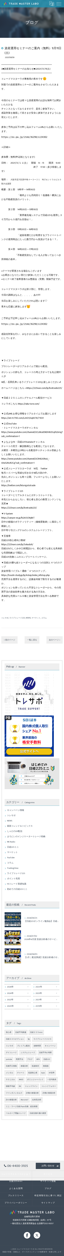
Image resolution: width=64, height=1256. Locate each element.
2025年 (39, 987)
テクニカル (10, 1079)
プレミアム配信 (23, 1045)
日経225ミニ (13, 847)
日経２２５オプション (15, 1039)
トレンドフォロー (49, 1086)
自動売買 (37, 1045)
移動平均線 (10, 1086)
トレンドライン (31, 1086)
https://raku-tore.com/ (28, 404)
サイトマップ (48, 1202)
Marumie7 (24, 1099)
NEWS (28, 617)
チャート (20, 1072)
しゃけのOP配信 (14, 831)
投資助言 (35, 1066)
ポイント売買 (13, 878)
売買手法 (19, 1059)
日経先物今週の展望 (38, 1113)
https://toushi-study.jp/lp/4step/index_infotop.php (25, 575)
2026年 (10, 987)
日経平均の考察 (45, 1052)
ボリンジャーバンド (35, 1079)
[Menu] (59, 3)
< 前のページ (9, 640)
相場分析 (24, 1066)
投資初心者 (32, 1072)
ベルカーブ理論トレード (16, 1113)
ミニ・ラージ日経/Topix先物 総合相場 (21, 1106)
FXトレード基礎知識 (16, 884)
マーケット (36, 617)
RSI (20, 1086)
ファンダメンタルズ (14, 1093)
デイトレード (11, 1052)
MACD (21, 1079)
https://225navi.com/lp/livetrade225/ (44, 388)
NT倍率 (51, 1072)
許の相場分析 (11, 1099)
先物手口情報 (11, 1066)
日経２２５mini (36, 1032)
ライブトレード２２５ (42, 1039)
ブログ (29, 1059)
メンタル (9, 1072)
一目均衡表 (51, 1079)
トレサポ (5, 617)
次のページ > (54, 640)
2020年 (10, 1006)
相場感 (45, 1066)
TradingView (12, 868)
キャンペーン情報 (15, 810)
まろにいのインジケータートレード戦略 (26, 836)
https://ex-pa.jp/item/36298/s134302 (24, 137)
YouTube (11, 857)
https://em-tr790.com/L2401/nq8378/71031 (22, 418)
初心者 (8, 1032)
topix (43, 1072)
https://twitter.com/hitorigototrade (18, 485)
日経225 (46, 1059)
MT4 (38, 1059)
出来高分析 (36, 1099)
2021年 (39, 999)
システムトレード (28, 1052)
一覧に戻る (32, 640)
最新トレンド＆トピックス (20, 826)
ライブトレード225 (17, 617)
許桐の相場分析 (32, 1093)
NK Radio (11, 842)
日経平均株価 (20, 1032)
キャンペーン (50, 1045)
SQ (29, 1039)
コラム (44, 617)
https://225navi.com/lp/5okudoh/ (17, 544)
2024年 (10, 993)
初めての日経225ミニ (17, 889)
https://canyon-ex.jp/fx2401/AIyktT (18, 518)
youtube (9, 1059)
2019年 (39, 1006)
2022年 (10, 999)
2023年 (39, 993)
